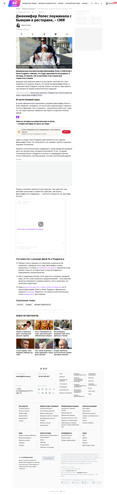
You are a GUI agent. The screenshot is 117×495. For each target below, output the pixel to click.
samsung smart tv (97, 482)
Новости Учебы (45, 433)
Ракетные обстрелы (46, 408)
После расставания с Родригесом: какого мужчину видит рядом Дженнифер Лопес (44, 94)
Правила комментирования (79, 396)
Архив (90, 388)
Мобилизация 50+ (66, 413)
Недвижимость (66, 433)
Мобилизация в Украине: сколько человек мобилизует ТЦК (70, 425)
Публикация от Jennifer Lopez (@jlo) (41, 253)
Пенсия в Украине (88, 423)
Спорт (85, 433)
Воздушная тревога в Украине (49, 416)
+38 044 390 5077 (43, 376)
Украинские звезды (29, 3)
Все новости (23, 406)
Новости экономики (90, 406)
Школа (42, 440)
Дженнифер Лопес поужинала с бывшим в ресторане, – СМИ (55, 8)
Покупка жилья (65, 438)
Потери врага (44, 425)
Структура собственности (92, 384)
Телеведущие (63, 387)
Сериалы (21, 445)
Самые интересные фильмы (27, 435)
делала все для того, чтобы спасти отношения (42, 287)
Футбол (85, 438)
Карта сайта (91, 391)
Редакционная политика (63, 380)
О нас (60, 373)
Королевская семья (72, 3)
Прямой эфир (23, 413)
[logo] (14, 3)
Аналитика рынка (66, 435)
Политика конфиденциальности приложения (80, 385)
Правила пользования (65, 393)
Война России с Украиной (49, 406)
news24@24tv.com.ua (23, 376)
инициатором (28, 294)
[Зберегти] (67, 34)
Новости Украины (24, 411)
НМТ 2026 (43, 442)
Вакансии (91, 381)
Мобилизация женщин (68, 415)
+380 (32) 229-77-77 (71, 470)
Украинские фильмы (25, 438)
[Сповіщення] (101, 3)
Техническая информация (92, 374)
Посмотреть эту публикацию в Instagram (30, 229)
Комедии (21, 443)
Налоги (85, 420)
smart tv (86, 482)
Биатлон (85, 443)
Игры (89, 394)
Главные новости (24, 408)
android (66, 482)
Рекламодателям (64, 390)
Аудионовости (23, 418)
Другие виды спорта (89, 445)
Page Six (26, 29)
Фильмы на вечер (24, 440)
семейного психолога (47, 268)
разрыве (30, 292)
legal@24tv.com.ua (82, 472)
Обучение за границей (47, 447)
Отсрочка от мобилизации (69, 420)
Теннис (85, 440)
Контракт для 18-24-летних (69, 418)
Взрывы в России (45, 423)
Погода (21, 421)
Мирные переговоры (46, 413)
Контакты (91, 378)
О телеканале (63, 384)
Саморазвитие (44, 445)
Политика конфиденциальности (80, 374)
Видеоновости (23, 416)
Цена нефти (86, 408)
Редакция (62, 376)
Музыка (61, 3)
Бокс (84, 435)
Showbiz (18, 8)
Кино (20, 433)
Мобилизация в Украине (70, 406)
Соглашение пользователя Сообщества (78, 391)
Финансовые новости (89, 413)
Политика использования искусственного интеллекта (78, 379)
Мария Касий (25, 25)
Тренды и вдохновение (68, 440)
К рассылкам (48, 458)
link (38, 389)
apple (76, 482)
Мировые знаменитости (47, 3)
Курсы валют (86, 411)
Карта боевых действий (47, 411)
